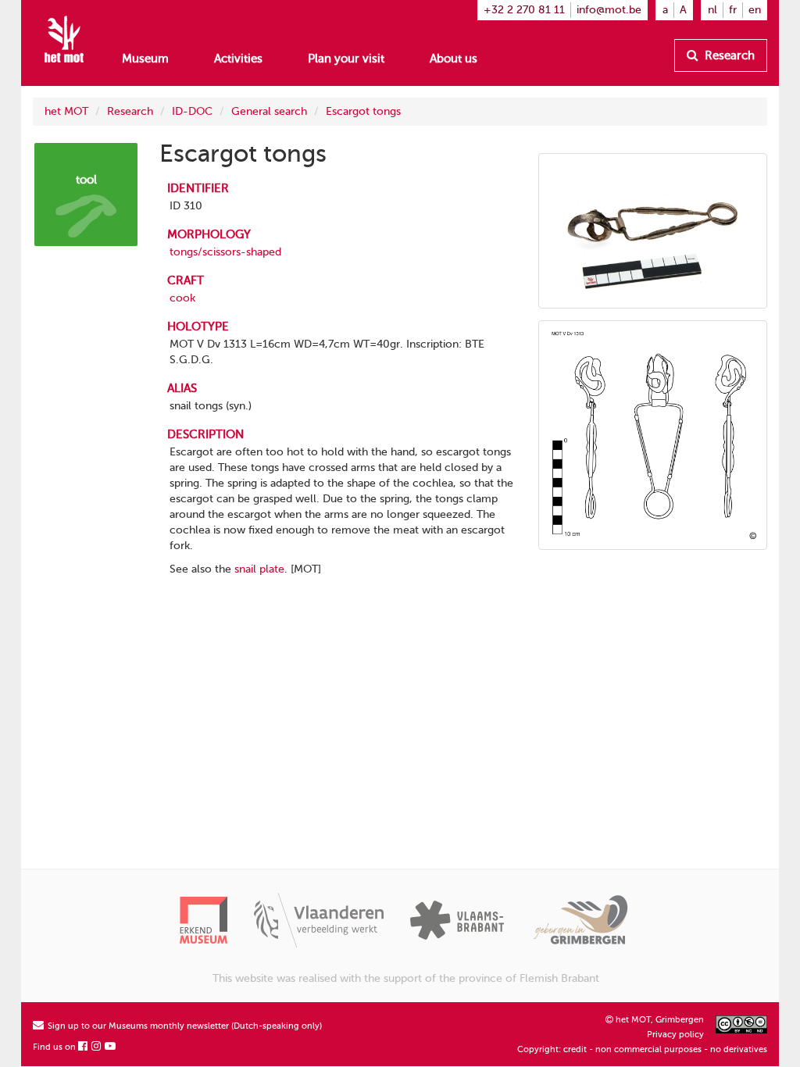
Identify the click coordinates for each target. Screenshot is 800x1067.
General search (269, 111)
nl (712, 10)
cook (182, 298)
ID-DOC (192, 111)
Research (728, 55)
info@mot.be (609, 10)
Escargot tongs (363, 111)
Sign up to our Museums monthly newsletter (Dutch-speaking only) (183, 1026)
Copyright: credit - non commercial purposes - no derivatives (642, 1049)
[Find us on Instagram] (96, 1047)
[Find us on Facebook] (83, 1047)
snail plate (259, 569)
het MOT (66, 111)
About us (453, 59)
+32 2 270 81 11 (524, 10)
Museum (145, 59)
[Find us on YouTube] (111, 1047)
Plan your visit (346, 59)
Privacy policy (675, 1035)
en (754, 10)
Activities (238, 59)
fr (733, 10)
